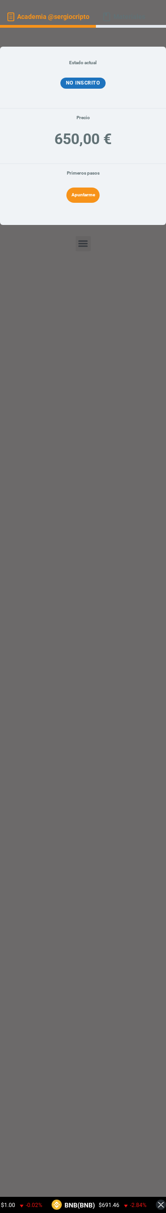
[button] (83, 243)
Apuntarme (83, 195)
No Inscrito (83, 83)
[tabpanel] (83, 617)
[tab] (48, 17)
